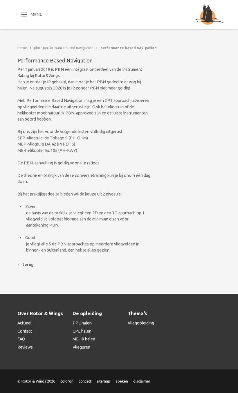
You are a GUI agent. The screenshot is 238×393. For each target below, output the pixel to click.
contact (85, 381)
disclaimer (141, 381)
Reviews (25, 347)
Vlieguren (81, 347)
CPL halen (82, 331)
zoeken (122, 381)
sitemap (103, 381)
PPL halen (82, 323)
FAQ (21, 339)
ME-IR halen (84, 339)
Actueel (24, 323)
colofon (66, 381)
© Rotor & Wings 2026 (36, 381)
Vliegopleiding (141, 323)
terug (28, 264)
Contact (24, 331)
